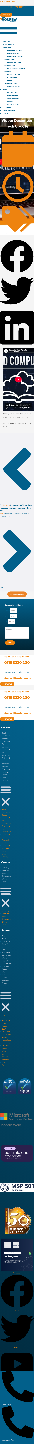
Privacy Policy (5, 984)
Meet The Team (12, 95)
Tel (6, 621)
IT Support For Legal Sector (6, 772)
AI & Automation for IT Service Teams (13, 57)
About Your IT (12, 92)
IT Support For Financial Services (6, 762)
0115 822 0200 (17, 7)
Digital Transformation (10, 82)
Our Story (5, 868)
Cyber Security (8, 44)
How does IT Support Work (6, 969)
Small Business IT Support (6, 736)
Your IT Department (7, 1)
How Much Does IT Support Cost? (6, 945)
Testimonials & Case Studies (6, 879)
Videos (4, 234)
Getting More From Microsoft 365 (12, 63)
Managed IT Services (14, 50)
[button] (8, 31)
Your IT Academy (13, 105)
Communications (13, 86)
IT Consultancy (13, 77)
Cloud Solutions (13, 74)
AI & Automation (13, 53)
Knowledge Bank (9, 110)
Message (8, 626)
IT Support (6, 41)
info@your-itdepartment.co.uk (17, 678)
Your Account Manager (5, 977)
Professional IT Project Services (14, 70)
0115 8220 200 (17, 662)
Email (7, 616)
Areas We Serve (13, 98)
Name (7, 610)
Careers (10, 101)
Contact (6, 113)
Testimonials (7, 108)
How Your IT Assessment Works (6, 955)
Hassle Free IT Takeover (6, 962)
